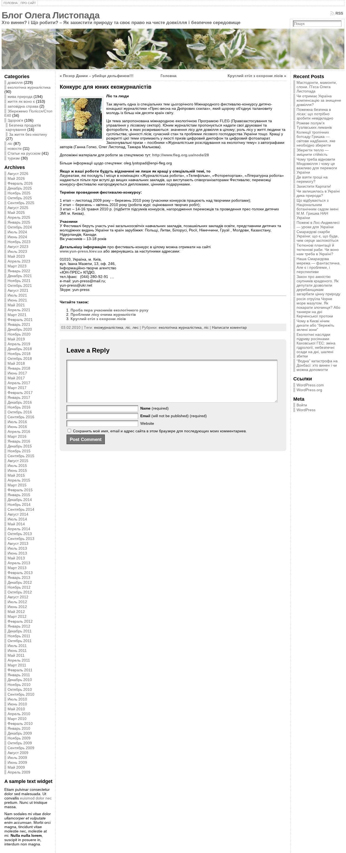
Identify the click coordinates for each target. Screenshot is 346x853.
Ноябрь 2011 (19, 636)
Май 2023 (16, 256)
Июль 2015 (17, 465)
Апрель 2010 (19, 714)
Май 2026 (16, 178)
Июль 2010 (17, 699)
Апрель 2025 (19, 217)
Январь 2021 (19, 324)
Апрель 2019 (19, 344)
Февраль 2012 (20, 621)
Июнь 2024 (17, 237)
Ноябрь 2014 (19, 504)
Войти (302, 405)
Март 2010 (17, 718)
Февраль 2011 (20, 670)
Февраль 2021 (20, 319)
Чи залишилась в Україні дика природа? (318, 193)
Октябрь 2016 (20, 412)
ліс (10, 143)
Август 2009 (18, 753)
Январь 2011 (19, 675)
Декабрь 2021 (20, 276)
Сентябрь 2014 (21, 509)
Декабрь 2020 (20, 329)
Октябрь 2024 (20, 227)
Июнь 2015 (17, 470)
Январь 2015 (19, 495)
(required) (154, 408)
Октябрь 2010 (20, 689)
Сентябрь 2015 (21, 456)
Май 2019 (16, 339)
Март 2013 (17, 568)
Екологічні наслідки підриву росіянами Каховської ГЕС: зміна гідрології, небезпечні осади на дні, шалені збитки (316, 345)
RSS (339, 13)
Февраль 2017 (20, 392)
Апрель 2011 (19, 660)
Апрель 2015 (19, 480)
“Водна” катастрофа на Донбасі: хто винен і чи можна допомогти (317, 365)
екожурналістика (108, 327)
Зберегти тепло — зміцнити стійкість (313, 152)
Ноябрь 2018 (19, 353)
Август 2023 (18, 246)
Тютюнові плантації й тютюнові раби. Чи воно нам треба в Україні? (318, 249)
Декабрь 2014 (20, 499)
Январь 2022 (19, 271)
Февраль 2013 (20, 572)
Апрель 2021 (19, 310)
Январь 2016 (19, 441)
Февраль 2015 (20, 490)
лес (135, 327)
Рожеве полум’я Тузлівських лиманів (314, 125)
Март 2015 (17, 485)
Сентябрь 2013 (21, 538)
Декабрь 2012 (20, 582)
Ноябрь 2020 (19, 334)
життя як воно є (21, 101)
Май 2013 (16, 558)
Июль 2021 (17, 295)
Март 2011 (17, 665)
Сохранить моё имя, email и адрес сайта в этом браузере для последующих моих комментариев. (160, 431)
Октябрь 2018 (20, 358)
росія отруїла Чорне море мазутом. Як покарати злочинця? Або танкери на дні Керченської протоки (318, 307)
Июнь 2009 (17, 762)
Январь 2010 (19, 728)
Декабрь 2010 (20, 680)
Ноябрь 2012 (19, 587)
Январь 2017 (19, 397)
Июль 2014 (17, 519)
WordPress (306, 410)
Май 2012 (16, 611)
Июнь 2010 (17, 704)
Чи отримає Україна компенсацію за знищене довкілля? (319, 100)
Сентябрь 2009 (21, 748)
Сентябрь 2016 (21, 417)
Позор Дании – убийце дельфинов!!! (98, 76)
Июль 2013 (17, 548)
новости (15, 148)
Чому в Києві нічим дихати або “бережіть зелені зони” (315, 325)
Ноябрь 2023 (19, 242)
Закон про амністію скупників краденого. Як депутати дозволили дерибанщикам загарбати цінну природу (318, 285)
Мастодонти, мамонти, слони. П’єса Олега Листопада (317, 86)
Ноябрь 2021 (19, 280)
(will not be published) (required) (173, 416)
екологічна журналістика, (181, 327)
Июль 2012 (17, 602)
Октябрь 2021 (20, 285)
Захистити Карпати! (314, 186)
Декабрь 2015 (20, 446)
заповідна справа (23, 106)
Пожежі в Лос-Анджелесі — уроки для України (318, 224)
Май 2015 (16, 475)
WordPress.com (310, 385)
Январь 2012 (19, 626)
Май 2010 (16, 709)
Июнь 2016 (17, 426)
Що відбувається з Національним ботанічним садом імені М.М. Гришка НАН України (317, 209)
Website (147, 423)
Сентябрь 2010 (21, 694)
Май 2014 (16, 524)
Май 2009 (16, 767)
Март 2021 (17, 315)
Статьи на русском (24, 153)
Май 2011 (16, 655)
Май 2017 (16, 378)
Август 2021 (18, 290)
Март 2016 (17, 436)
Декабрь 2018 (20, 349)
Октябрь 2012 (20, 592)
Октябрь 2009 (20, 743)
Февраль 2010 (20, 723)
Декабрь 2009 (20, 733)
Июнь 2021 (17, 300)
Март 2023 (17, 266)
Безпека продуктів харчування (23, 127)
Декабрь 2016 (20, 402)
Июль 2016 (17, 422)
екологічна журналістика (29, 87)
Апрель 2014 (19, 529)
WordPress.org (309, 390)
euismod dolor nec (36, 798)
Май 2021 (16, 305)
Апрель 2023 (19, 261)
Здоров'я (15, 120)
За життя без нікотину (28, 134)
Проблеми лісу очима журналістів (103, 314)
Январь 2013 (19, 577)
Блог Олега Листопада (50, 15)
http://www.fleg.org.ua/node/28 (180, 155)
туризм (14, 158)
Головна (169, 76)
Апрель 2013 (19, 563)
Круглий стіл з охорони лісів (255, 76)
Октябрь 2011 (20, 641)
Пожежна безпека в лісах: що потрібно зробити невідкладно (315, 113)
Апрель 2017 (19, 383)
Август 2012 (18, 597)
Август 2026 (18, 173)
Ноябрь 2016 (19, 407)
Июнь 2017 (17, 373)
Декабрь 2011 (20, 631)
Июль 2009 (17, 757)
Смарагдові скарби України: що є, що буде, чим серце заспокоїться (318, 236)
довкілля (15, 82)
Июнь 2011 (17, 650)
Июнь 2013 (17, 553)
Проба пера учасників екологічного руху (109, 310)
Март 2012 (17, 616)
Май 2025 (16, 212)
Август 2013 (18, 543)
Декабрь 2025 (20, 188)
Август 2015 (18, 461)
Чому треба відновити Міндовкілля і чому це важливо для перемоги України (317, 165)
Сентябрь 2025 (21, 203)
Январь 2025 (19, 222)
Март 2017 (17, 388)
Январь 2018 (19, 368)
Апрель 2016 (19, 431)
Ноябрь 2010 (19, 684)
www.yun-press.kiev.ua (81, 251)
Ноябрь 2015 (19, 451)
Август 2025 (18, 207)
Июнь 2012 (17, 607)
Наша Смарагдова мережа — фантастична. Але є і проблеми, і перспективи (319, 265)
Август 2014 (18, 514)
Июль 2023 (17, 251)
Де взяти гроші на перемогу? (312, 179)
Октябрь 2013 (20, 534)
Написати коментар (229, 327)
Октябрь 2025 (20, 198)
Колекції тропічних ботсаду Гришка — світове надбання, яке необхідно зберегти (316, 138)
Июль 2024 (17, 232)
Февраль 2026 (20, 183)
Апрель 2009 (19, 772)
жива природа (20, 96)
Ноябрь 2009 (19, 738)
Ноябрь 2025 (19, 193)
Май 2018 (16, 363)
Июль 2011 (17, 645)
